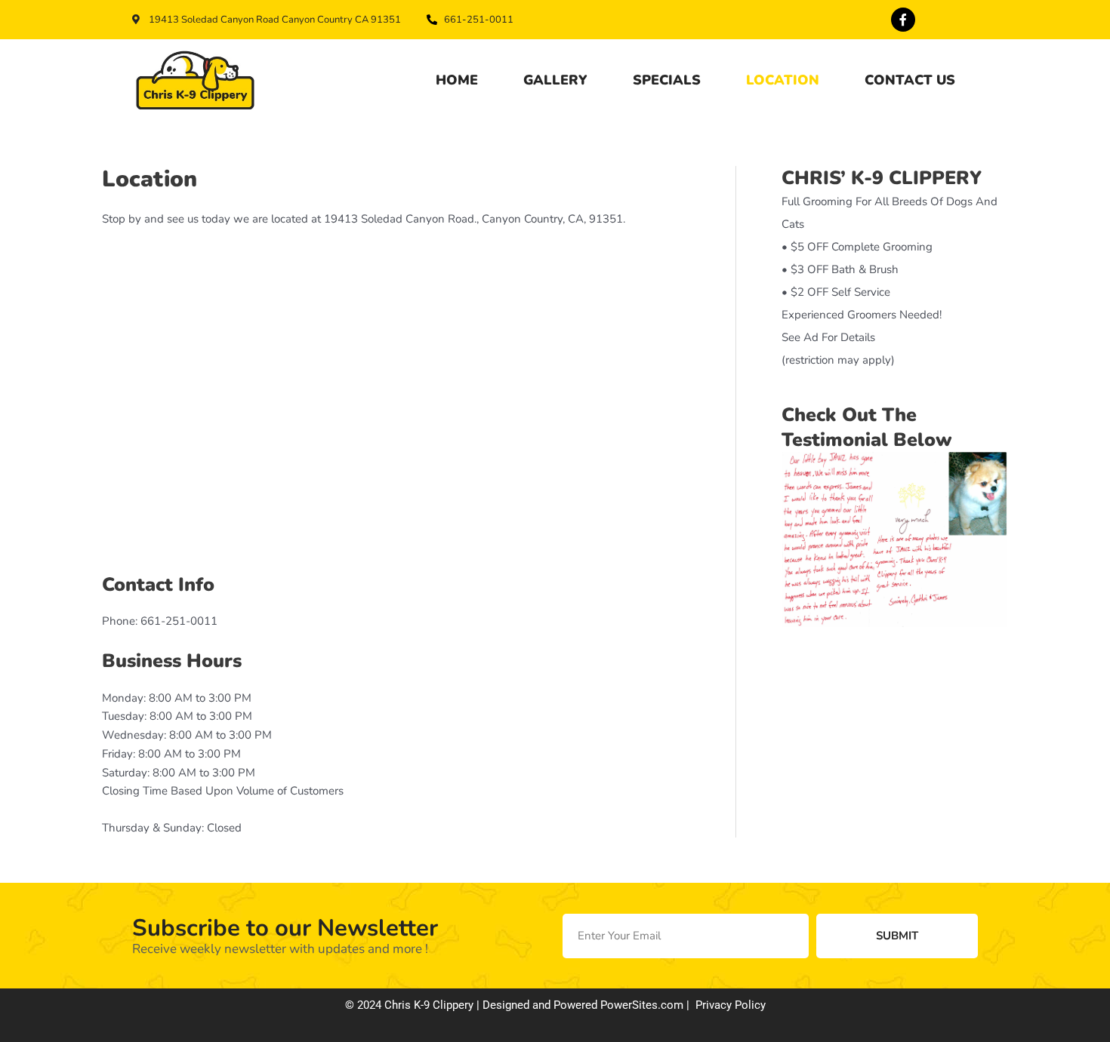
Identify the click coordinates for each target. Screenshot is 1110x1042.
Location (782, 80)
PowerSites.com (641, 1005)
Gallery (555, 80)
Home (457, 80)
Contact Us (910, 80)
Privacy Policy (730, 1005)
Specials (667, 80)
